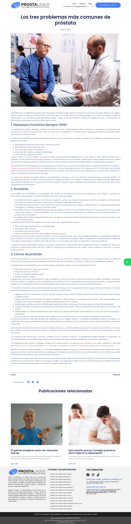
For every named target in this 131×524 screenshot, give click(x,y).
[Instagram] (93, 474)
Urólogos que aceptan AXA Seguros (60, 476)
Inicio (74, 4)
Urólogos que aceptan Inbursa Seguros (61, 487)
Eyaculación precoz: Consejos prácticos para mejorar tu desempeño (92, 452)
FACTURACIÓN (94, 469)
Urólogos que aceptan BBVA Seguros (60, 479)
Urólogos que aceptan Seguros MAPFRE (61, 501)
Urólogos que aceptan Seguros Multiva (61, 506)
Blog (90, 4)
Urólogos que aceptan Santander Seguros (62, 490)
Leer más (14, 463)
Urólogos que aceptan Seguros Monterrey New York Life (66, 503)
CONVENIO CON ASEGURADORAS (62, 469)
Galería (82, 4)
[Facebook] (87, 474)
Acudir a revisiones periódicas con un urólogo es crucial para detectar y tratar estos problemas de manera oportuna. (67, 345)
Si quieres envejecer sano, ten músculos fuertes (34, 452)
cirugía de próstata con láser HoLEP (25, 168)
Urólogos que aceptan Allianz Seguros (61, 474)
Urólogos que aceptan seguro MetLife (61, 492)
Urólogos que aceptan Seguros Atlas (60, 495)
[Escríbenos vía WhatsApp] (127, 262)
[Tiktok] (98, 474)
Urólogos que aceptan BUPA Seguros (60, 482)
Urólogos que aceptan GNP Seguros (60, 484)
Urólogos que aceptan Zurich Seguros (61, 509)
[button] (28, 382)
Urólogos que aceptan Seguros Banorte (61, 498)
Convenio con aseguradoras (74, 6)
